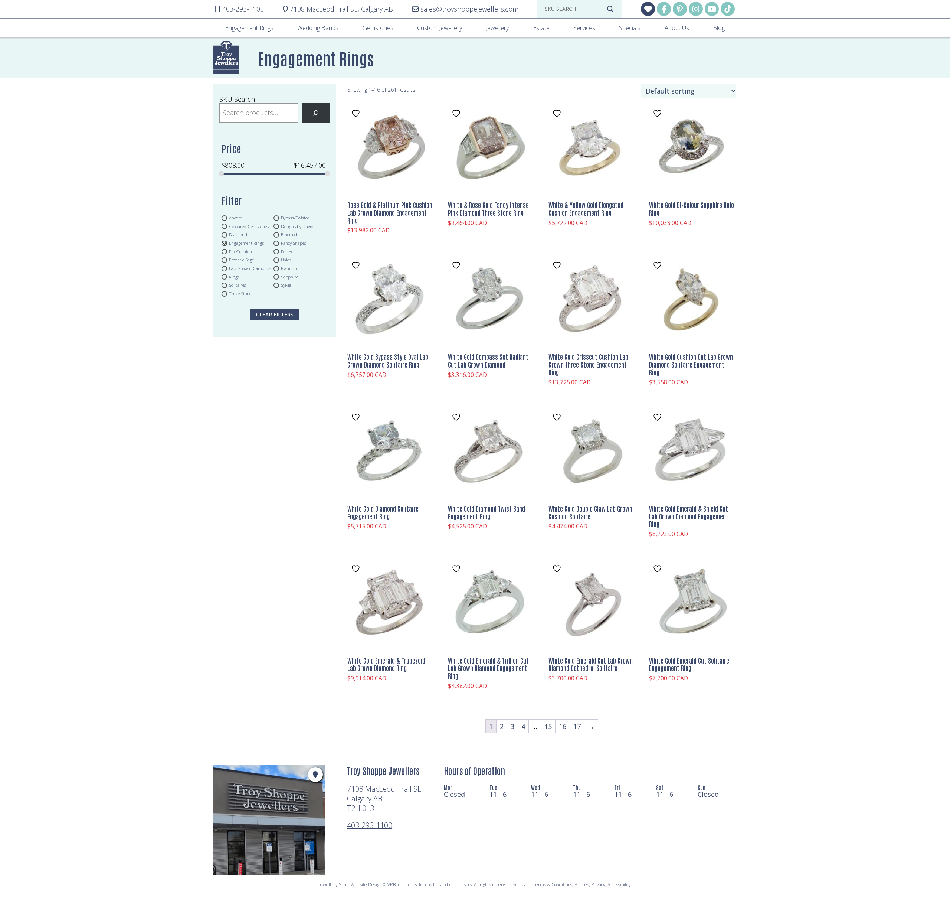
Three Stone (240, 294)
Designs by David (297, 226)
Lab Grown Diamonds (250, 268)
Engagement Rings (249, 28)
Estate (541, 28)
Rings (234, 277)
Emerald (289, 235)
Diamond (238, 235)
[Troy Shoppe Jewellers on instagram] (696, 9)
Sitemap (520, 884)
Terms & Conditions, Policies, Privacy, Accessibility (582, 884)
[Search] (316, 113)
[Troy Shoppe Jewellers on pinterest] (680, 9)
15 (548, 726)
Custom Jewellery (439, 28)
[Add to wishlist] (356, 113)
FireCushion (240, 251)
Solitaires (237, 285)
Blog (719, 28)
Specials (630, 28)
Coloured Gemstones (249, 226)
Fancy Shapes (293, 243)
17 (577, 726)
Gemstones (378, 28)
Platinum (289, 268)
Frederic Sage (241, 260)
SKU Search (237, 99)
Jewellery (497, 28)
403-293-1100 (369, 825)
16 (562, 726)
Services (584, 28)
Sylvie (286, 285)
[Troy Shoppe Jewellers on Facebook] (664, 9)
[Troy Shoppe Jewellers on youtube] (712, 9)
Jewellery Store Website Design (350, 884)
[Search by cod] (610, 9)
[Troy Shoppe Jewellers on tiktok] (728, 9)
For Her (288, 251)
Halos (286, 260)
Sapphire (289, 277)
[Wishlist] (648, 9)
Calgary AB (341, 9)
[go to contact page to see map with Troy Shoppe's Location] (315, 774)
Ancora (235, 218)
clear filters (275, 314)
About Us (677, 28)
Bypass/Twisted (295, 218)
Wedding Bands (317, 28)
